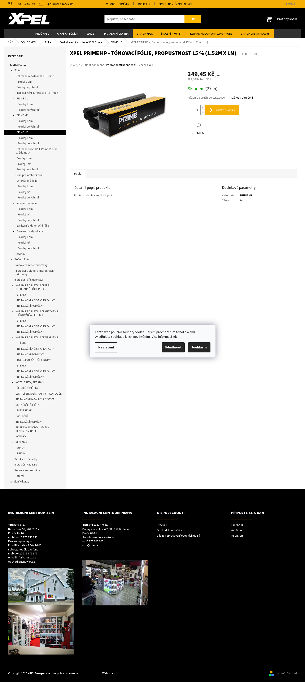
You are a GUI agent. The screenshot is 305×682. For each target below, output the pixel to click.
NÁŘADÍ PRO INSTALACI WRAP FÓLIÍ (37, 337)
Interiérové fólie (27, 203)
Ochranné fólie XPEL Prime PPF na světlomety (36, 151)
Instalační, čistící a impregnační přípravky (35, 272)
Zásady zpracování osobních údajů (178, 536)
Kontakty (144, 4)
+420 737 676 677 (26, 554)
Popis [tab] (77, 174)
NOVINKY (21, 436)
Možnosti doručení (241, 98)
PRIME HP (22, 132)
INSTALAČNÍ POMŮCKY (30, 306)
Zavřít (209, 125)
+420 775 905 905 (92, 542)
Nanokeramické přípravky (32, 265)
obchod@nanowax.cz (21, 562)
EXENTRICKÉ (24, 410)
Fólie (17, 70)
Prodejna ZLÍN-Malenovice (175, 4)
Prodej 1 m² (24, 164)
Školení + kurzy (19, 482)
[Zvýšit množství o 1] (202, 107)
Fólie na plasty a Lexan (30, 231)
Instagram (237, 536)
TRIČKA (21, 453)
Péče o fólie (22, 259)
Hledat (192, 19)
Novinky (20, 254)
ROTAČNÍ (22, 416)
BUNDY (21, 448)
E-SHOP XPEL (18, 65)
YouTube (236, 531)
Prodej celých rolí (27, 87)
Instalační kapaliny (25, 465)
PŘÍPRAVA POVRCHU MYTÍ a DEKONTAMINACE (32, 429)
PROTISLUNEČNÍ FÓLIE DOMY (33, 360)
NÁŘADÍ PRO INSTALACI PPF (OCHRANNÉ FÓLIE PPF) (32, 287)
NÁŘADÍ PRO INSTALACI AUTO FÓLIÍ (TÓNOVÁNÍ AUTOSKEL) (37, 313)
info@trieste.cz (26, 558)
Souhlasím (199, 347)
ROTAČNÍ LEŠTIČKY (27, 405)
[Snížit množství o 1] (202, 112)
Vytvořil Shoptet (287, 673)
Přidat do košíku (225, 110)
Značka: (147, 65)
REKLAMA (21, 442)
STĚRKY (21, 295)
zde (175, 336)
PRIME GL (22, 98)
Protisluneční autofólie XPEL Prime (37, 93)
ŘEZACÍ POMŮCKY (27, 388)
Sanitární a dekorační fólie (33, 226)
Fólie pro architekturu (29, 175)
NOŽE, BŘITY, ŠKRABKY (30, 382)
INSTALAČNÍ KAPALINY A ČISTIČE (35, 399)
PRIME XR (22, 115)
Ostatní (19, 476)
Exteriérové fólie (27, 181)
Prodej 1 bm (24, 82)
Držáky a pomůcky (25, 459)
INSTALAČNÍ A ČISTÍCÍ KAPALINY (36, 300)
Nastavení (106, 347)
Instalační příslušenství (28, 280)
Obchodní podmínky (116, 4)
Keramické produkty (27, 470)
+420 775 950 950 (26, 538)
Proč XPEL (163, 525)
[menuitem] (42, 33)
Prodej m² (24, 192)
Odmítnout (173, 347)
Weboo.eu (108, 673)
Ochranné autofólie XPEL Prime (35, 76)
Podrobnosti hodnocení (121, 65)
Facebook (237, 525)
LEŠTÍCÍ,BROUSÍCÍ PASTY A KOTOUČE (39, 394)
